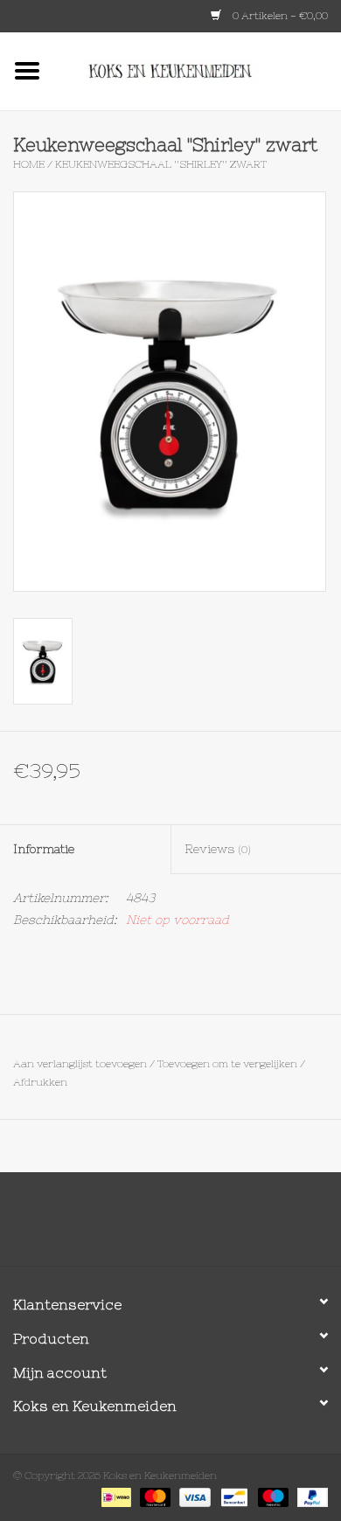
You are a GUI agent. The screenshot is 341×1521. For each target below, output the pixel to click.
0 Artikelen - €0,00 (279, 16)
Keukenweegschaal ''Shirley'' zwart (161, 164)
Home (29, 164)
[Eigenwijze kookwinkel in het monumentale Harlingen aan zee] (197, 70)
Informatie (43, 849)
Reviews (217, 849)
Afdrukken (40, 1082)
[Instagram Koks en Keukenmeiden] (202, 1226)
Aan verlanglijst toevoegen (80, 1064)
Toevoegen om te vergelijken (228, 1064)
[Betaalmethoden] (114, 1496)
